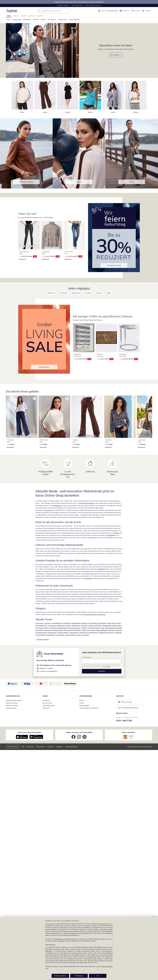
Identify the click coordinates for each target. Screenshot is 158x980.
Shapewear (102, 623)
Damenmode (16, 19)
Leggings (84, 625)
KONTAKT (120, 696)
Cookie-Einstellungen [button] (71, 747)
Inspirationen (62, 19)
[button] (83, 235)
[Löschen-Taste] (68, 10)
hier (90, 933)
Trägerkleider (60, 635)
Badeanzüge (76, 623)
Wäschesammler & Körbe (113, 628)
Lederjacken (51, 625)
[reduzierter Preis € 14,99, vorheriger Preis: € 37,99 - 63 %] (84, 337)
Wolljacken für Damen (105, 632)
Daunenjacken (56, 623)
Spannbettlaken (101, 630)
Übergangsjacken (74, 628)
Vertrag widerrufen (12, 747)
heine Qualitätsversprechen (88, 708)
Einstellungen (79, 976)
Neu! (8, 19)
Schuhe (43, 19)
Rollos (84, 630)
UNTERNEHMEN (85, 696)
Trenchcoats (67, 623)
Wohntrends (48, 510)
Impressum (50, 747)
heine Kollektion (74, 19)
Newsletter (46, 700)
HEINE (45, 696)
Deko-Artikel (111, 623)
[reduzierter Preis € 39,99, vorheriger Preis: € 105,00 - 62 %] (129, 337)
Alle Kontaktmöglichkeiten (129, 708)
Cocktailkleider (111, 535)
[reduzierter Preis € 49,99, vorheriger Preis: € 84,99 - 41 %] (74, 235)
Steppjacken (76, 625)
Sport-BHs (40, 630)
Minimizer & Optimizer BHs (54, 630)
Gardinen (88, 293)
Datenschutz (30, 747)
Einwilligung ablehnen (60, 976)
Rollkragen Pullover (95, 625)
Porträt (81, 700)
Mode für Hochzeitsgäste (72, 630)
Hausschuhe (93, 623)
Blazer (116, 533)
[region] (79, 948)
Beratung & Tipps (12, 703)
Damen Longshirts (83, 635)
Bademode (27, 19)
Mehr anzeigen (106, 666)
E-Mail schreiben (125, 702)
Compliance (59, 747)
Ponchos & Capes (94, 628)
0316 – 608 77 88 (124, 720)
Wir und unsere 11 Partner (53, 924)
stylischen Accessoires (87, 503)
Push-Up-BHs (43, 628)
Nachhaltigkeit (84, 705)
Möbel (109, 293)
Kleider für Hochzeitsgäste (88, 632)
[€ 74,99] (87, 416)
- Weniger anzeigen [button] (42, 639)
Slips (102, 628)
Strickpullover (70, 635)
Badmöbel (101, 569)
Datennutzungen (103, 924)
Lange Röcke (53, 628)
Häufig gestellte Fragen (14, 700)
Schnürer (85, 623)
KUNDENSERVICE (13, 696)
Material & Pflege (12, 705)
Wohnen (16, 16)
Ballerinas (42, 625)
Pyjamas (48, 623)
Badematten (76, 293)
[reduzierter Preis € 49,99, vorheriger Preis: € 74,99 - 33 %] (29, 235)
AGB (23, 747)
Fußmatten (63, 293)
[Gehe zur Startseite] (12, 10)
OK (98, 976)
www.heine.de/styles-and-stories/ (93, 614)
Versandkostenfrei (49, 705)
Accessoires (52, 19)
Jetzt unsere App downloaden (29, 732)
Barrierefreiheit (40, 747)
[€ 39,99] (21, 416)
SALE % (23, 16)
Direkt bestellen (11, 708)
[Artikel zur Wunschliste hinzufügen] (36, 224)
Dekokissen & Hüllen (63, 625)
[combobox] (58, 10)
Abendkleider (57, 505)
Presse (81, 703)
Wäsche (35, 19)
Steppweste (52, 632)
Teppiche (99, 293)
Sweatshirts (50, 635)
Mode (9, 16)
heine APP (46, 708)
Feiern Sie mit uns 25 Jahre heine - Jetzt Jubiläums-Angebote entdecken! (79, 2)
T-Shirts (84, 628)
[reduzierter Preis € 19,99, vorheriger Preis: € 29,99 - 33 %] (51, 235)
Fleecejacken (73, 632)
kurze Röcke (91, 630)
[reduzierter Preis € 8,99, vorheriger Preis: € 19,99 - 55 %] (106, 337)
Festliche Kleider (62, 632)
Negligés (111, 630)
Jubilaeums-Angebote (35, 16)
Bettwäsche (51, 293)
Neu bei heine (47, 703)
